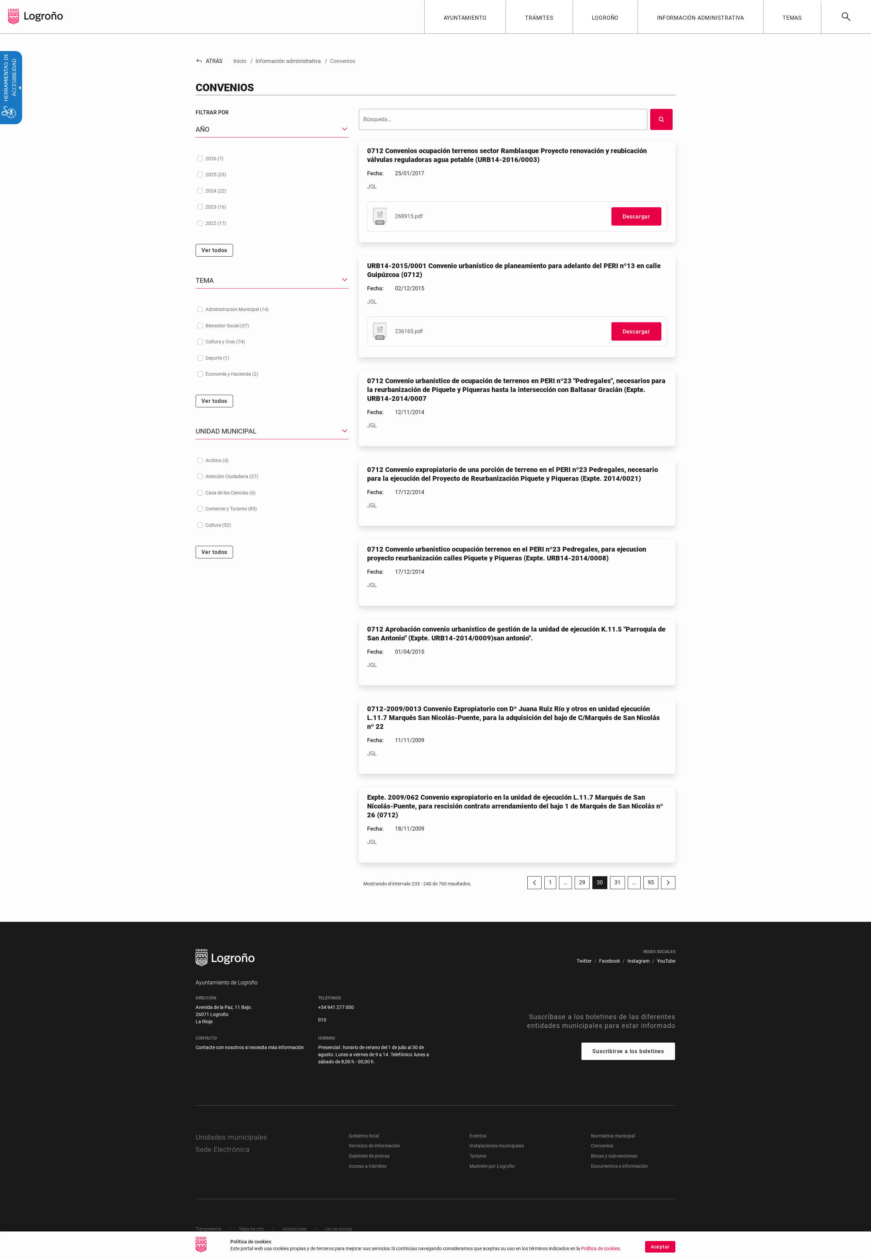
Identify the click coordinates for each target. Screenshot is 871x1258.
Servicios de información (374, 1145)
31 (619, 884)
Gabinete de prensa (369, 1156)
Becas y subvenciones (614, 1156)
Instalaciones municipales (497, 1145)
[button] (565, 882)
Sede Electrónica (223, 1149)
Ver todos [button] (214, 250)
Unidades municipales (231, 1137)
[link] (846, 16)
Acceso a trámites (368, 1166)
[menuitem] (465, 16)
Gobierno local (364, 1136)
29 (584, 884)
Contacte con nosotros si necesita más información (250, 1047)
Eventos (478, 1136)
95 (653, 884)
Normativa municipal (613, 1136)
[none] (13, 16)
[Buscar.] (661, 119)
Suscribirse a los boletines (628, 1051)
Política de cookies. (601, 1249)
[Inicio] (43, 16)
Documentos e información (619, 1166)
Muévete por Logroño (492, 1166)
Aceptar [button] (660, 1246)
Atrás (209, 61)
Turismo (478, 1156)
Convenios (602, 1145)
